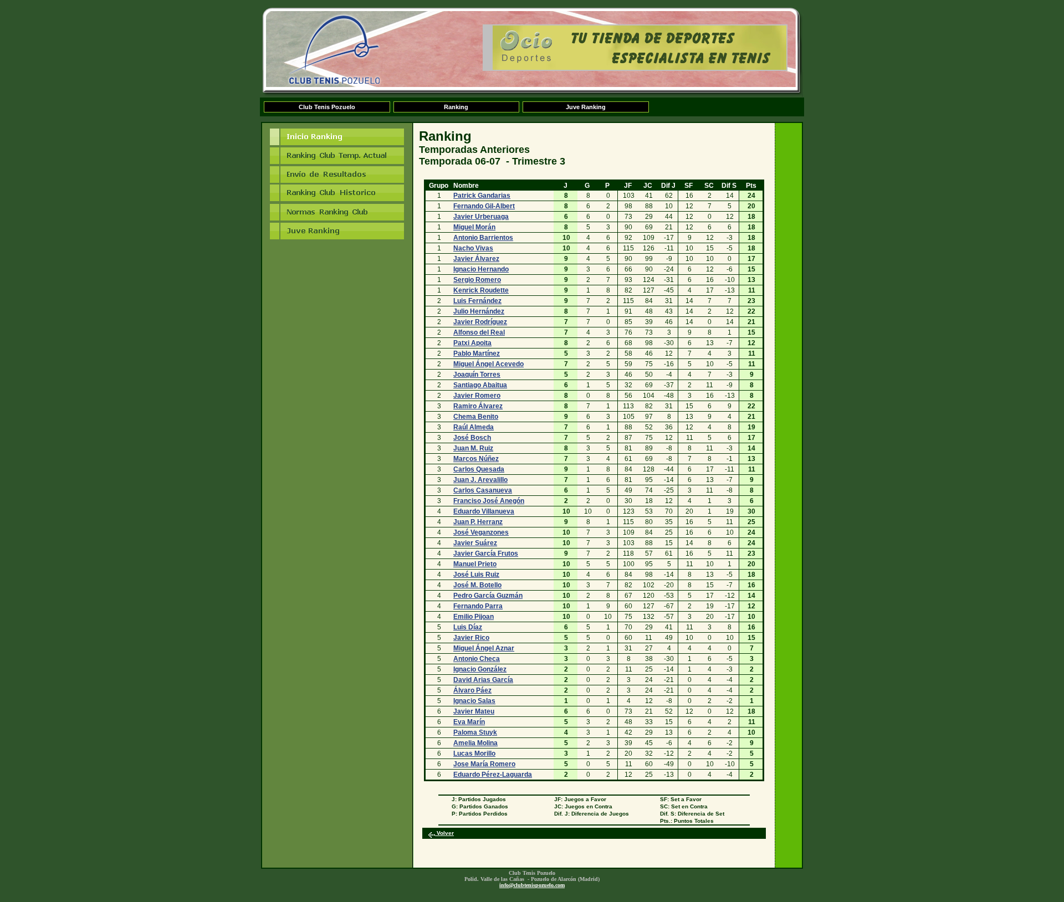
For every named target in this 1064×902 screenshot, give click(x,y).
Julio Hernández (478, 311)
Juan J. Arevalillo (480, 480)
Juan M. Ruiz (473, 448)
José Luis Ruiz (476, 574)
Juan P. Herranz (478, 522)
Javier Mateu (473, 711)
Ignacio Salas (474, 701)
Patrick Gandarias (481, 195)
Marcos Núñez (476, 459)
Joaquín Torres (476, 374)
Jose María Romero (484, 764)
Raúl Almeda (473, 427)
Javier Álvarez (476, 259)
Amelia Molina (475, 743)
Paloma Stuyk (475, 732)
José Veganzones (481, 532)
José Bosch (472, 438)
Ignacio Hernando (481, 269)
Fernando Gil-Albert (484, 206)
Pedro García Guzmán (488, 595)
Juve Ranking (586, 107)
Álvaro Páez (472, 690)
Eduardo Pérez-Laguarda (492, 774)
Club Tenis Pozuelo (327, 107)
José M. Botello (477, 585)
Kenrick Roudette (481, 290)
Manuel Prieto (475, 564)
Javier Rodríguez (480, 322)
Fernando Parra (478, 606)
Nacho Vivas (473, 248)
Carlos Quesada (478, 469)
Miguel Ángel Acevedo (488, 364)
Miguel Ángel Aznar (483, 648)
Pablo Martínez (476, 353)
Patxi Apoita (472, 343)
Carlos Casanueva (482, 490)
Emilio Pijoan (473, 617)
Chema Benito (475, 417)
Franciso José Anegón (488, 501)
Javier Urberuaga (481, 217)
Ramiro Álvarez (478, 406)
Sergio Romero (477, 280)
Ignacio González (480, 669)
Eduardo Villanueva (483, 511)
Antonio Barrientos (483, 238)
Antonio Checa (476, 659)
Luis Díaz (467, 627)
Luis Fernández (477, 301)
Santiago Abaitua (480, 385)
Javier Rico (471, 638)
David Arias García (483, 680)
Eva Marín (469, 722)
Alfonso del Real (479, 332)
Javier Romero (476, 395)
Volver (444, 833)
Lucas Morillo (474, 753)
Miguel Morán (474, 227)
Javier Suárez (475, 543)
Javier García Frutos (485, 553)
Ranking (456, 107)
